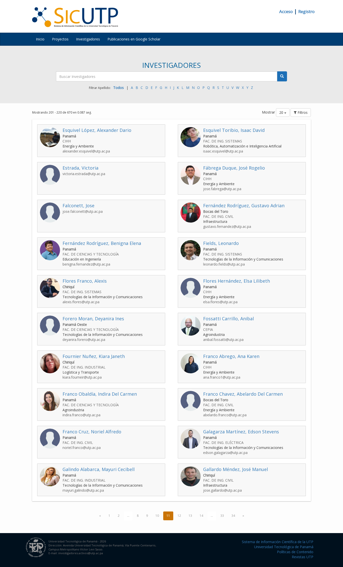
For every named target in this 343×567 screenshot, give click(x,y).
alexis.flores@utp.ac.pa (81, 301)
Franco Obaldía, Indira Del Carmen (100, 394)
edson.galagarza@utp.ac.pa (225, 452)
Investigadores (88, 39)
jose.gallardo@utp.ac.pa (222, 490)
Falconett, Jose (78, 205)
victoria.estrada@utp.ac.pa (84, 173)
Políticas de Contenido (295, 551)
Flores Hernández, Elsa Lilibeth (236, 281)
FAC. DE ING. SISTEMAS (222, 141)
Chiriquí (68, 286)
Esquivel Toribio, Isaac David (234, 130)
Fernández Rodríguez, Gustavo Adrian (243, 205)
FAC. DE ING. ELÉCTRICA (223, 442)
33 (222, 515)
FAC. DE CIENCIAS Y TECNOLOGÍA (91, 254)
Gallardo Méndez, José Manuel (235, 469)
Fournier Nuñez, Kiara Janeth (94, 356)
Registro (306, 11)
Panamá (69, 136)
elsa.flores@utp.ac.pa (220, 301)
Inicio (40, 39)
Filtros (302, 112)
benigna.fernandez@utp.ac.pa (86, 264)
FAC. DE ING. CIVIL (218, 216)
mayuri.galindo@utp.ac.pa (83, 490)
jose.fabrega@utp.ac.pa (222, 188)
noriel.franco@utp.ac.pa (82, 447)
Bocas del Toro (215, 211)
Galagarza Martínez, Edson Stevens (241, 432)
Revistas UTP (302, 556)
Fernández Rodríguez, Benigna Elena (102, 243)
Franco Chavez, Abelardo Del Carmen (243, 394)
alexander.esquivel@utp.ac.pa (86, 151)
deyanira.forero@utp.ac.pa (84, 339)
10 (157, 515)
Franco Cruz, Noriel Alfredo (92, 432)
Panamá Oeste (75, 324)
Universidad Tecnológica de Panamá (283, 546)
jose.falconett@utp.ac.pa (83, 211)
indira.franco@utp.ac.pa (81, 415)
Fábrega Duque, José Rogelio (234, 168)
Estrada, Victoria (80, 168)
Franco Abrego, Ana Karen (231, 356)
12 (179, 515)
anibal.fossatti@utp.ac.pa (223, 339)
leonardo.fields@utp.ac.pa (224, 264)
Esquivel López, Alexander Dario (97, 130)
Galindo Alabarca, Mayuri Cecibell (99, 469)
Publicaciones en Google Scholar (133, 39)
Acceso (286, 11)
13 (190, 515)
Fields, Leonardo (221, 243)
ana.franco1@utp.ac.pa (221, 377)
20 (281, 112)
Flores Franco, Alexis (85, 281)
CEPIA (208, 329)
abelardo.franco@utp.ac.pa (225, 415)
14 (201, 515)
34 (233, 515)
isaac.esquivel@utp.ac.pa (223, 151)
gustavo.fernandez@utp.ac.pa (227, 226)
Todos (118, 87)
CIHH (67, 141)
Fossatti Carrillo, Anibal (228, 319)
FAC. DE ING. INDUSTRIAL (84, 367)
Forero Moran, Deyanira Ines (93, 319)
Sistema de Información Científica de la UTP (277, 541)
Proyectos (60, 39)
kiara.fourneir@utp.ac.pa (82, 377)
